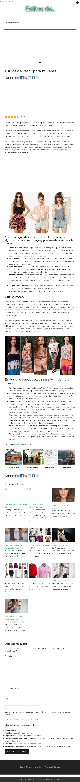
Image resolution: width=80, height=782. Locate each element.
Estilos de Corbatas (59, 545)
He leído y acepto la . (22, 720)
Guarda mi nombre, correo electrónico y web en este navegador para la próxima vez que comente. (37, 713)
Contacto (57, 767)
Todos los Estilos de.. (40, 8)
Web (6, 699)
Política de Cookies (53, 780)
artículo (17, 445)
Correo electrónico (12, 689)
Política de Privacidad (30, 720)
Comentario (10, 656)
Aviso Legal (49, 767)
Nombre (8, 678)
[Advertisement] (40, 45)
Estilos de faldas (11, 581)
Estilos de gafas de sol (60, 581)
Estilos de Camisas (36, 581)
